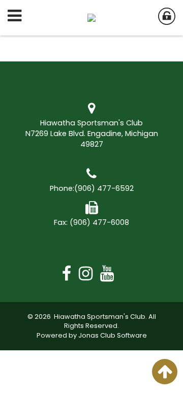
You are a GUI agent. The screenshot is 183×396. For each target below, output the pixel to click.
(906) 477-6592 (104, 188)
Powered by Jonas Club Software (92, 335)
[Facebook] (70, 273)
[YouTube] (110, 273)
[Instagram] (89, 273)
